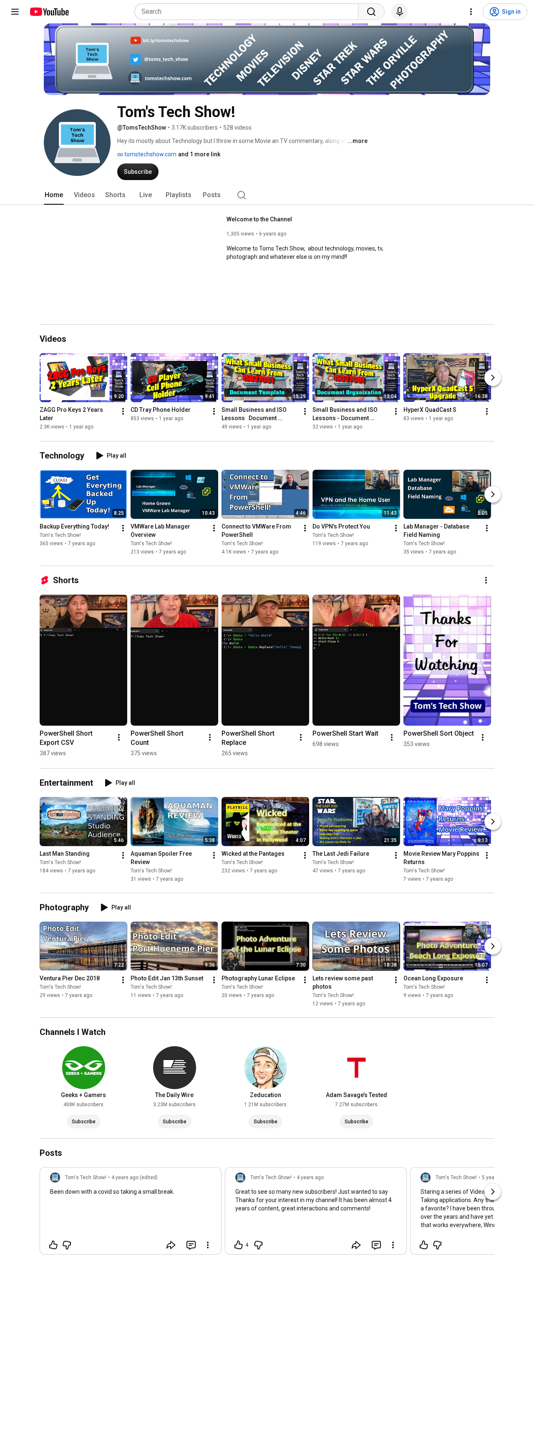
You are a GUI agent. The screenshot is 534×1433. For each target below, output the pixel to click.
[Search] (371, 11)
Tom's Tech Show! (60, 535)
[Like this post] (53, 1245)
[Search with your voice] (399, 11)
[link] (130, 1213)
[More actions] (123, 411)
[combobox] (248, 12)
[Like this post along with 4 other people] (238, 1245)
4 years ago (310, 1177)
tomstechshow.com (149, 154)
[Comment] (191, 1245)
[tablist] (267, 195)
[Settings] (471, 12)
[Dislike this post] (66, 1245)
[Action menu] (207, 1245)
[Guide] (15, 12)
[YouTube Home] (49, 11)
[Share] (171, 1245)
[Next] (492, 378)
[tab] (54, 195)
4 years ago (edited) (134, 1177)
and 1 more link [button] (199, 154)
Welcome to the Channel (259, 219)
